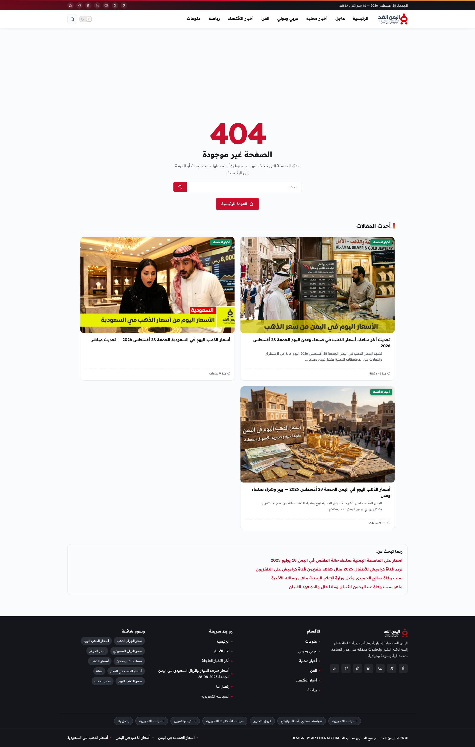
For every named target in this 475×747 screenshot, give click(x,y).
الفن (265, 18)
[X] (115, 5)
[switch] (85, 19)
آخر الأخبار (221, 651)
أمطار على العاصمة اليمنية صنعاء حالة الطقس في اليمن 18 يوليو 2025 (337, 560)
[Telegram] (79, 5)
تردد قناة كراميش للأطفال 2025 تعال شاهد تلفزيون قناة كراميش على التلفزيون (329, 569)
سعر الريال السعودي (127, 651)
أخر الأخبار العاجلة (215, 661)
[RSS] (70, 5)
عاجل (340, 18)
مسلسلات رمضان (129, 661)
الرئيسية (360, 18)
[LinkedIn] (97, 5)
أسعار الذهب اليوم (96, 641)
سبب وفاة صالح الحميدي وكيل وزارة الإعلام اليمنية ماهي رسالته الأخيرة (337, 577)
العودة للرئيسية (234, 203)
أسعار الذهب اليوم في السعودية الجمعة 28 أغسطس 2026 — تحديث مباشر (160, 339)
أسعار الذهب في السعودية (87, 737)
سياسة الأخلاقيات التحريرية (225, 721)
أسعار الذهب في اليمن (126, 671)
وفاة (99, 671)
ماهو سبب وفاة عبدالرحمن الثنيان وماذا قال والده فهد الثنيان (346, 586)
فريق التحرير (262, 721)
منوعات (194, 18)
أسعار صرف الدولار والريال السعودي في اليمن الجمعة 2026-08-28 (193, 673)
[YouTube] (106, 5)
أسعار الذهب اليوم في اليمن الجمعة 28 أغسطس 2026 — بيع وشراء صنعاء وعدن (321, 492)
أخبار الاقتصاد (241, 18)
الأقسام (313, 631)
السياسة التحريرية (215, 696)
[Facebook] (124, 5)
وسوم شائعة (133, 631)
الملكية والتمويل (185, 721)
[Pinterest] (88, 5)
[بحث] (72, 19)
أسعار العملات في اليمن (176, 737)
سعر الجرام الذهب (129, 641)
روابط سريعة (221, 631)
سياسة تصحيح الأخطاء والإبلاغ (301, 721)
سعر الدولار (97, 651)
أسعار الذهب (100, 661)
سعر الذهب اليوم (130, 681)
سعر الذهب (103, 681)
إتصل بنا (222, 686)
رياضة (214, 18)
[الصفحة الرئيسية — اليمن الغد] (393, 19)
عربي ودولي (287, 18)
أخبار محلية (317, 18)
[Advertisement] (237, 66)
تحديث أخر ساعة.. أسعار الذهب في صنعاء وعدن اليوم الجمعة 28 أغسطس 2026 (321, 342)
